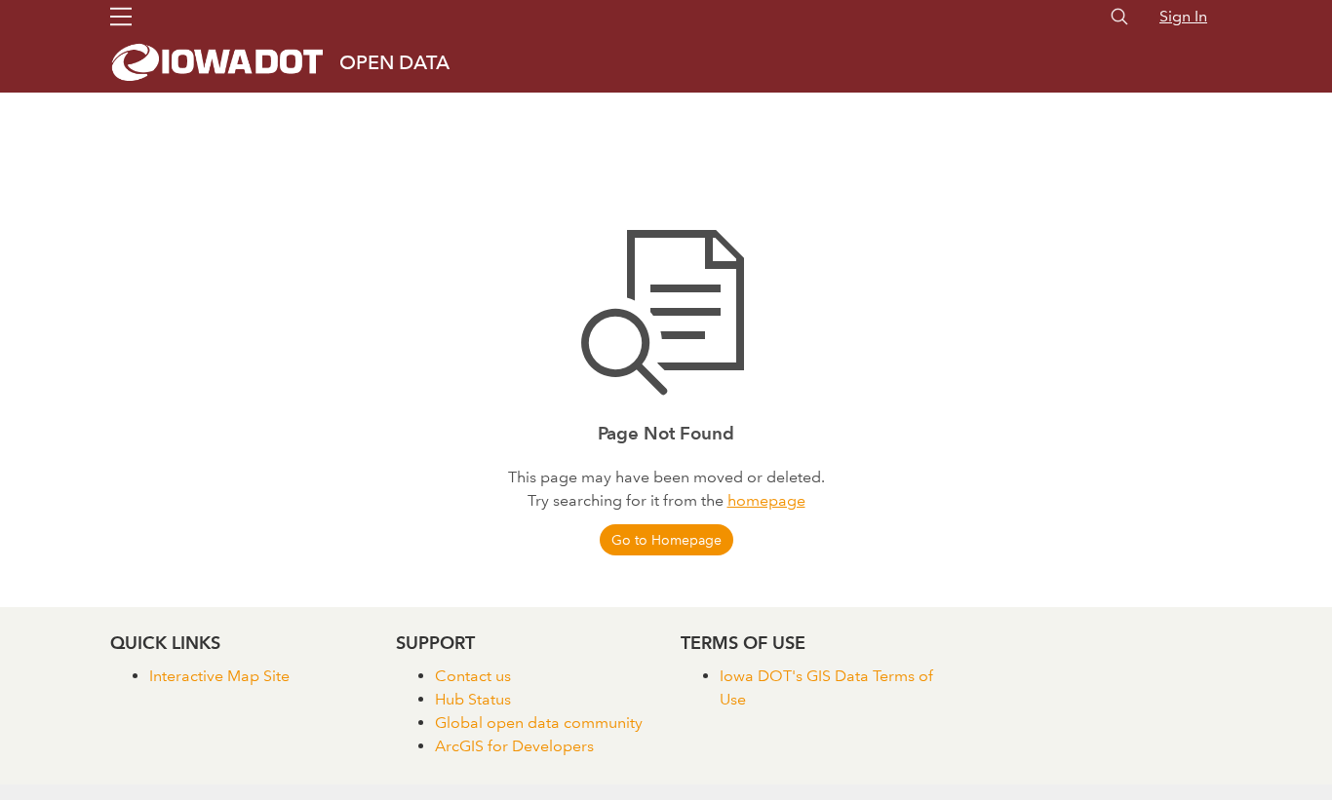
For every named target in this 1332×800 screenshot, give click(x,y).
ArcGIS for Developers (514, 746)
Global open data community (539, 722)
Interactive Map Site (219, 676)
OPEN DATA (394, 62)
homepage (766, 500)
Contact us (473, 676)
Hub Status (473, 699)
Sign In (1183, 16)
